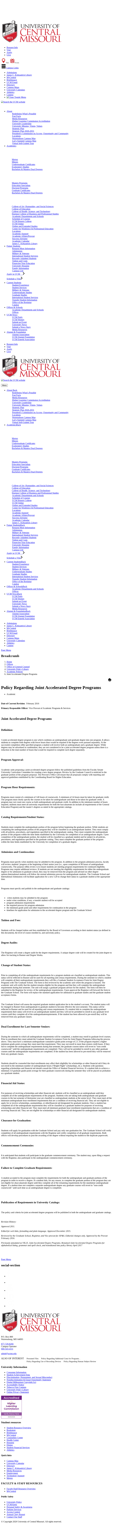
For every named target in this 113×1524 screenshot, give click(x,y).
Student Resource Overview (19, 1428)
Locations (16, 136)
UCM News (12, 315)
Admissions (12, 72)
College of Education (21, 209)
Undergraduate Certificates (23, 164)
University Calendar (15, 1463)
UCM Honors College (22, 221)
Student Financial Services (18, 1447)
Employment (12, 1473)
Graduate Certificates (21, 190)
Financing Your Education (23, 263)
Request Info (12, 47)
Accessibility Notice (15, 1385)
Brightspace (12, 80)
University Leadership (21, 123)
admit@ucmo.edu (9, 1353)
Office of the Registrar (22, 302)
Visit (9, 50)
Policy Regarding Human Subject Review (80, 1361)
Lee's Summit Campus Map (24, 141)
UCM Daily (17, 317)
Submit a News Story (21, 327)
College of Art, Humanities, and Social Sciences (33, 206)
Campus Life (17, 271)
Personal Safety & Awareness (19, 1507)
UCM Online (18, 224)
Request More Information (23, 248)
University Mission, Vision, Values (27, 126)
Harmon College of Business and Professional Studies (35, 214)
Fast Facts (16, 116)
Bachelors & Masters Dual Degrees (27, 169)
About (9, 111)
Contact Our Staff (14, 1517)
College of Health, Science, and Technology (31, 211)
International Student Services (25, 256)
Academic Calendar (20, 241)
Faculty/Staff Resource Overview (21, 1489)
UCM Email (12, 82)
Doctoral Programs (20, 188)
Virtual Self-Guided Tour (23, 143)
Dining (10, 1445)
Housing (10, 1442)
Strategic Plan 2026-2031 (23, 131)
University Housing (20, 266)
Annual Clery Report (16, 1514)
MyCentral (11, 77)
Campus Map (12, 1461)
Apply (9, 52)
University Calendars (16, 90)
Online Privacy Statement (18, 1392)
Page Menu (6, 650)
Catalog (10, 95)
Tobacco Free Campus (16, 1387)
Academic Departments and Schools (28, 216)
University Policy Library (18, 669)
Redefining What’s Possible (24, 114)
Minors (15, 162)
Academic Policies (15, 671)
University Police (14, 1502)
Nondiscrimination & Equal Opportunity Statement (29, 1380)
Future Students (13, 246)
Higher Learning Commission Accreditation (31, 121)
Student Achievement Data (18, 1375)
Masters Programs (19, 183)
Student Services (19, 287)
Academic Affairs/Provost (23, 236)
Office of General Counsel (18, 667)
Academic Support (20, 234)
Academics (11, 146)
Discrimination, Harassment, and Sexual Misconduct (29, 1377)
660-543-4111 (7, 1349)
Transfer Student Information (24, 300)
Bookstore (11, 1430)
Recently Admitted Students (24, 258)
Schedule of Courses (21, 219)
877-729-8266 (7, 1344)
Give (9, 55)
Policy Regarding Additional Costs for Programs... (61, 1359)
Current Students (14, 282)
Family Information (20, 268)
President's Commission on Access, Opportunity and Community (40, 133)
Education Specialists (21, 185)
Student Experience (20, 285)
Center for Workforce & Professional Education (32, 229)
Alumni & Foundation (16, 332)
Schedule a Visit (14, 279)
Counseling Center (15, 1437)
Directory (11, 85)
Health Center (13, 1440)
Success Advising (19, 238)
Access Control (13, 1512)
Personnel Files (32, 1359)
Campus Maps (13, 87)
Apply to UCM (15, 274)
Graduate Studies (19, 295)
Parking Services (14, 1509)
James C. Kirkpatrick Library (19, 75)
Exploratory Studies (20, 167)
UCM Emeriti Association (23, 339)
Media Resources (19, 118)
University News (19, 324)
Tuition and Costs (19, 261)
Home (9, 662)
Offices (15, 312)
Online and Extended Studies (24, 226)
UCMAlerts (12, 1504)
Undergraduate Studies (22, 292)
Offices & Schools (15, 307)
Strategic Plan (18, 128)
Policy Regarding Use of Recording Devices (44, 1361)
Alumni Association (20, 334)
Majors (15, 159)
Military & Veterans (20, 253)
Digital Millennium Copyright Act (21, 1382)
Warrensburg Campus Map (24, 138)
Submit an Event (19, 322)
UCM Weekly (18, 320)
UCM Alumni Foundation (23, 337)
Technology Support (15, 1476)
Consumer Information (16, 1372)
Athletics (10, 92)
